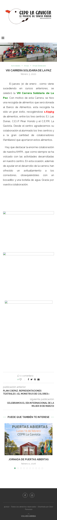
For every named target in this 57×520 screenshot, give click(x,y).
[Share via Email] (38, 379)
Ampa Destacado (39, 66)
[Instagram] (32, 495)
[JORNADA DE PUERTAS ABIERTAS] (28, 439)
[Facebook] (25, 495)
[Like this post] (22, 379)
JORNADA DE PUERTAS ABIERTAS (29, 459)
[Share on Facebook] (28, 379)
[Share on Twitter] (32, 379)
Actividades (15, 66)
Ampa (26, 66)
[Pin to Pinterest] (35, 379)
